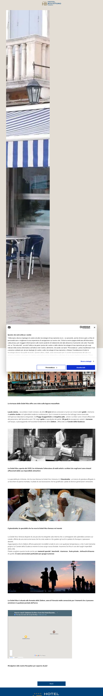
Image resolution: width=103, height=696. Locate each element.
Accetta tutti (81, 367)
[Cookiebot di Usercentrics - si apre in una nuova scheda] (81, 327)
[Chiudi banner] (94, 327)
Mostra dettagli (86, 361)
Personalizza (50, 367)
